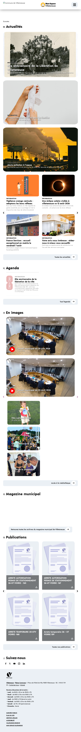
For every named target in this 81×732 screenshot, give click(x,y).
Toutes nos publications (61, 647)
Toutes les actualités (62, 257)
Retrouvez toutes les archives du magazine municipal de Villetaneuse (38, 529)
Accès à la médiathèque (60, 483)
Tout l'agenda (65, 301)
